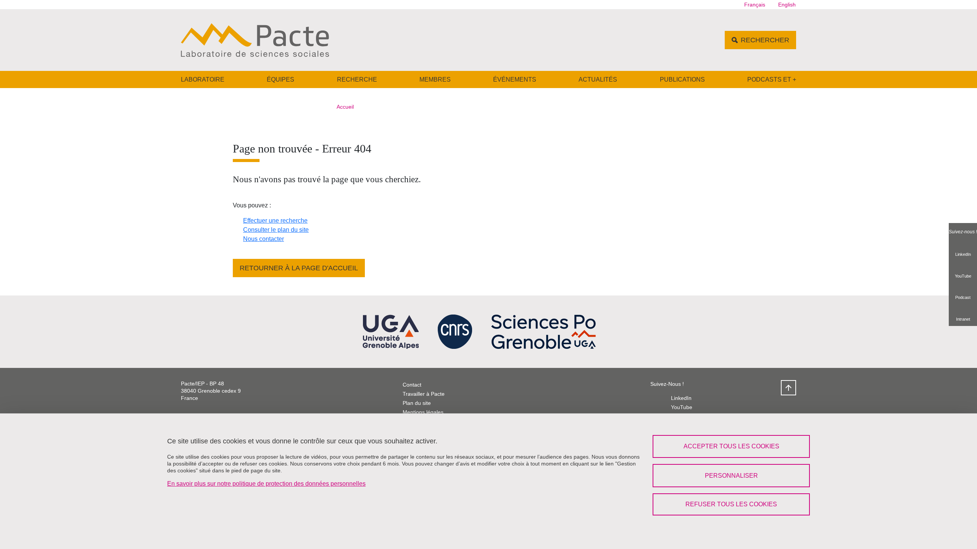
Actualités (598, 79)
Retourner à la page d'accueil (299, 268)
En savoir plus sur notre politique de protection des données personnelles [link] (266, 483)
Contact (412, 385)
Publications (682, 79)
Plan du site (417, 403)
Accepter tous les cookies (731, 446)
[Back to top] (788, 387)
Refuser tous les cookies (731, 504)
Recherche (357, 79)
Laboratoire (202, 79)
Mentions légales (423, 412)
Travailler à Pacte (424, 394)
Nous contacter (263, 239)
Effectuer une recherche (275, 220)
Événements (514, 79)
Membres (435, 79)
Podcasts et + (771, 79)
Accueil (345, 107)
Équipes (280, 79)
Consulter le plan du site (276, 229)
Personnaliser (731, 475)
